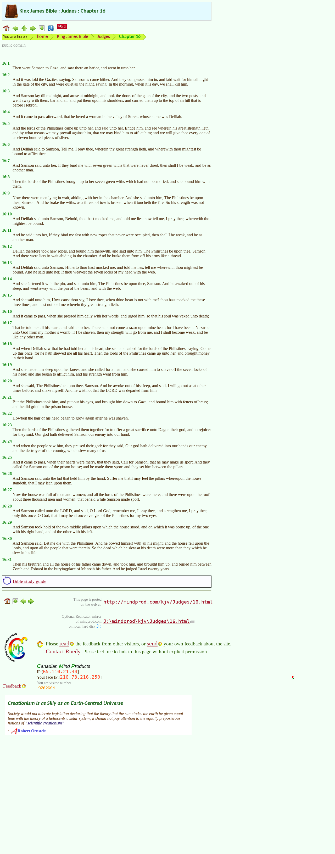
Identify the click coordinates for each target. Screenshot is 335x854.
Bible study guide (29, 581)
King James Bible (72, 36)
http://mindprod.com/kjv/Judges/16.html (158, 602)
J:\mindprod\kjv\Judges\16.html (146, 621)
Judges (103, 36)
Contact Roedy (63, 651)
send (152, 643)
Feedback (12, 686)
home (42, 36)
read (64, 643)
